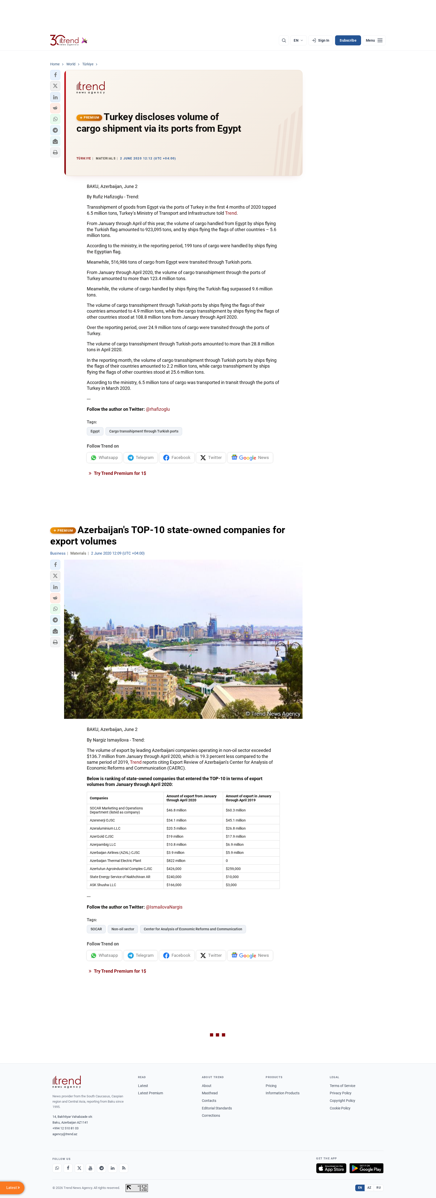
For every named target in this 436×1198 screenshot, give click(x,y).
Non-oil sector (123, 929)
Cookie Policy (340, 1108)
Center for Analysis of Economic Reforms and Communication (193, 929)
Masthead (210, 1093)
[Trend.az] (69, 40)
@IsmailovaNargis (164, 907)
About (206, 1086)
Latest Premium (150, 1093)
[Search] (284, 40)
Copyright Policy (342, 1101)
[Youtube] (90, 1168)
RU (378, 1187)
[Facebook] (68, 1168)
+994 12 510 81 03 (65, 1128)
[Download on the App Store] (331, 1168)
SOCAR (96, 929)
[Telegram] (101, 1168)
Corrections (211, 1115)
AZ (369, 1187)
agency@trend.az (64, 1134)
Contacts (209, 1101)
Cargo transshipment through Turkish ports (143, 431)
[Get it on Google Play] (366, 1168)
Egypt (95, 431)
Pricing (271, 1086)
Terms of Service (342, 1086)
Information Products (282, 1093)
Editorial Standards (217, 1108)
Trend (231, 213)
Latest (143, 1086)
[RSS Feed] (123, 1168)
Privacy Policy (340, 1093)
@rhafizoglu (158, 409)
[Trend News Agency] (66, 1082)
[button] (55, 75)
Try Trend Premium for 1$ (119, 473)
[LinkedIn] (112, 1168)
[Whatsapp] (57, 1168)
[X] (79, 1168)
